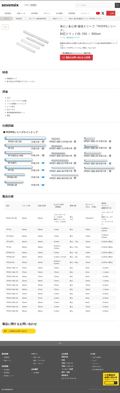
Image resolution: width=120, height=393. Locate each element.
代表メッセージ (67, 363)
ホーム (6, 18)
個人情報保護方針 (98, 369)
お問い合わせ (96, 366)
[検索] (117, 5)
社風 (63, 360)
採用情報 (71, 13)
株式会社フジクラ (70, 37)
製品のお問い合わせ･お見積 (78, 57)
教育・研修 (66, 372)
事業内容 (65, 357)
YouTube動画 (96, 357)
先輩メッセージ (67, 366)
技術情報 (34, 13)
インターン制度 (67, 369)
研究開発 (6, 373)
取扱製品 (8, 13)
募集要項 (65, 375)
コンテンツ (85, 13)
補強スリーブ (57, 18)
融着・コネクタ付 (39, 360)
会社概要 (59, 13)
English (33, 5)
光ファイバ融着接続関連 (37, 18)
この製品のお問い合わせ (17, 331)
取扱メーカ (21, 13)
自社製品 (6, 369)
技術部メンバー (9, 376)
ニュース (95, 363)
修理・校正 (36, 357)
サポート (47, 13)
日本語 (26, 5)
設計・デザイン (38, 363)
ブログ (94, 360)
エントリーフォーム (69, 378)
